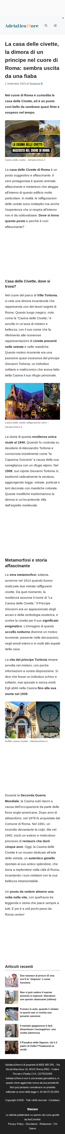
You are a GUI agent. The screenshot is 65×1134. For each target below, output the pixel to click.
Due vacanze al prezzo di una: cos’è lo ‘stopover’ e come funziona (37, 979)
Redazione (45, 1123)
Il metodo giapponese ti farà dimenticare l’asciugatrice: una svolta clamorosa (38, 1029)
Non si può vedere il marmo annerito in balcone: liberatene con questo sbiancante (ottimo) (38, 996)
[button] (46, 26)
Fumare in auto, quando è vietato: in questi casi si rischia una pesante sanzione (39, 1012)
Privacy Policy (16, 1123)
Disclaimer (32, 1123)
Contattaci (54, 1100)
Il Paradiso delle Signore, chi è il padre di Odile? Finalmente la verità (38, 1046)
